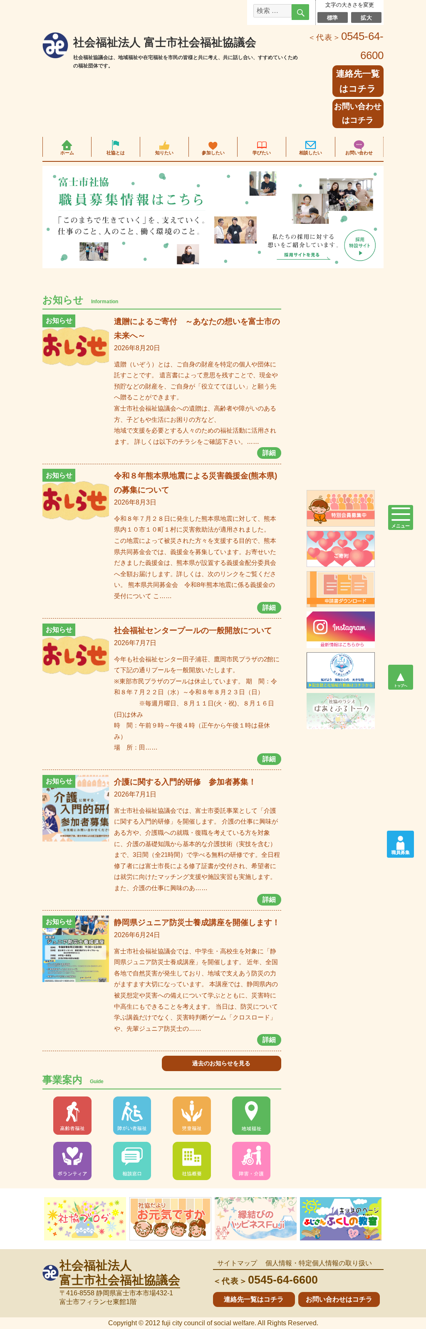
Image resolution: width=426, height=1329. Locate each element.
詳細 (269, 452)
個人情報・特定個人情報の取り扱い (318, 1263)
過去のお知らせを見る (221, 1063)
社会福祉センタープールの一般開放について (193, 630)
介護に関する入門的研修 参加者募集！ (185, 781)
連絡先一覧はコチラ (254, 1299)
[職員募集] (400, 840)
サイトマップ (237, 1263)
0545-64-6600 (265, 1279)
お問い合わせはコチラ (357, 113)
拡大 (366, 17)
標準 (332, 17)
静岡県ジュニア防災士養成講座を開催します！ (197, 922)
